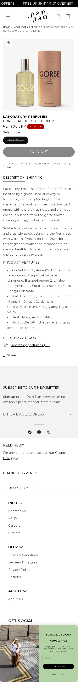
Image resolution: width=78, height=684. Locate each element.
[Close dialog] (75, 628)
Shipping (35, 177)
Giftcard (14, 533)
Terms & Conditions (23, 555)
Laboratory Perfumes (25, 116)
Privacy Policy (19, 570)
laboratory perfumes (27, 27)
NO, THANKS (58, 674)
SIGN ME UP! (58, 666)
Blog (12, 606)
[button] (8, 16)
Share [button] (11, 355)
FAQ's (12, 518)
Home (6, 27)
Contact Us (17, 511)
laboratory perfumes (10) (30, 345)
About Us (15, 599)
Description (14, 177)
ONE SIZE (17, 141)
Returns (14, 577)
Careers (14, 525)
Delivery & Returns (23, 562)
